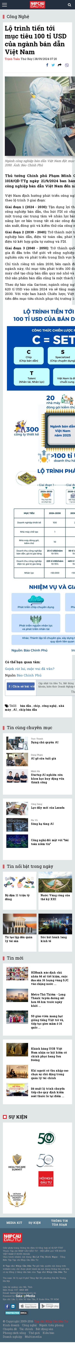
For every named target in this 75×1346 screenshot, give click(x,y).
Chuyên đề (10, 1329)
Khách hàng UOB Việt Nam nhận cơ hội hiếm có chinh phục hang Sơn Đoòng (49, 1054)
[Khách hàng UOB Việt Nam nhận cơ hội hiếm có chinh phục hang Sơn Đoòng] (17, 1049)
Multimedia (33, 1337)
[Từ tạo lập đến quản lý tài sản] (20, 924)
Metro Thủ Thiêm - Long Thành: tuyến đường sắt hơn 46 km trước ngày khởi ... (48, 1000)
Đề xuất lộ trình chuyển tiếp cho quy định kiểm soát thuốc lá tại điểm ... (48, 1092)
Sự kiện (18, 1117)
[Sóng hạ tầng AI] (17, 825)
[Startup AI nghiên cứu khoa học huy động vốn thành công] (17, 776)
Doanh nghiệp (12, 1337)
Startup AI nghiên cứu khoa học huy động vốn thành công (47, 778)
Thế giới (34, 1333)
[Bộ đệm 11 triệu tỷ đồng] (20, 882)
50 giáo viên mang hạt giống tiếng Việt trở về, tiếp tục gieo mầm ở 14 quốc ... (47, 1021)
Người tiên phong (51, 1325)
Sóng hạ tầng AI (42, 824)
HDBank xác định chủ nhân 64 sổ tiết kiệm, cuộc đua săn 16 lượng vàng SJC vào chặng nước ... (49, 978)
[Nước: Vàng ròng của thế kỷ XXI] (55, 882)
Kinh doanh (11, 1325)
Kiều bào (48, 1333)
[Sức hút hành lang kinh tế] (55, 924)
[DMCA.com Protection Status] (16, 1312)
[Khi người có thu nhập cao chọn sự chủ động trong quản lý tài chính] (17, 1071)
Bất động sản (44, 1329)
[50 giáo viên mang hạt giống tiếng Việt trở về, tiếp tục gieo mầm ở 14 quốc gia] (17, 1017)
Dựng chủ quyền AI (44, 742)
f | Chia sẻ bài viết (22, 686)
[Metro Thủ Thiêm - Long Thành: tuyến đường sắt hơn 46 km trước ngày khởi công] (17, 995)
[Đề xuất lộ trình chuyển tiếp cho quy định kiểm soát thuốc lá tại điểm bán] (17, 1089)
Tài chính (26, 1329)
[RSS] (60, 65)
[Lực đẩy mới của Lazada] (17, 808)
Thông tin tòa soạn (59, 1222)
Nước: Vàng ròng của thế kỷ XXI (55, 897)
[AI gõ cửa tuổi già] (17, 759)
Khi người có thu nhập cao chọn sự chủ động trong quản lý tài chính (49, 1074)
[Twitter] (53, 65)
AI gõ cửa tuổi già (43, 758)
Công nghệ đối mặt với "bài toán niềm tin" (50, 842)
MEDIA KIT (14, 1223)
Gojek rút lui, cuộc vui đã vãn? (29, 668)
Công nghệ (29, 1325)
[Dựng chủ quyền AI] (17, 743)
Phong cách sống (14, 1333)
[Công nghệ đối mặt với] (17, 841)
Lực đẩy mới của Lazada (47, 807)
